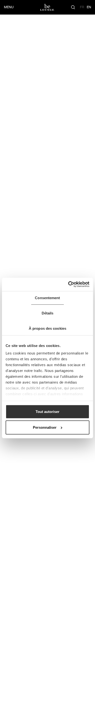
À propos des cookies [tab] (47, 328)
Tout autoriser (47, 411)
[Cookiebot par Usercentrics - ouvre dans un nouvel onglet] (68, 284)
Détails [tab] (48, 313)
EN (89, 7)
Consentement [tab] (47, 298)
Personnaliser (45, 427)
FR (82, 7)
